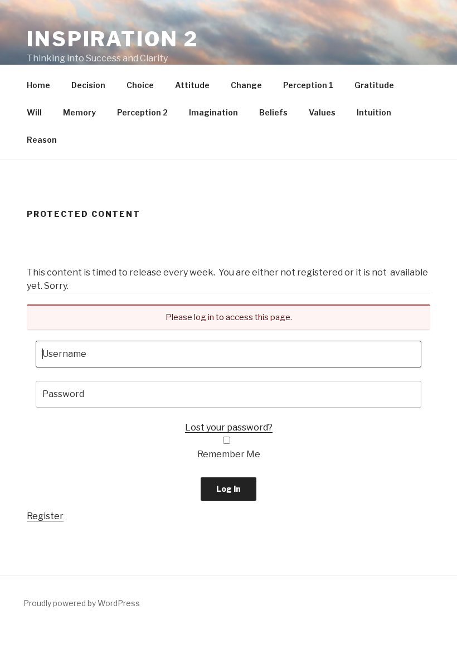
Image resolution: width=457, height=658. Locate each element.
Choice (140, 85)
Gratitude (374, 85)
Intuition (374, 112)
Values (322, 112)
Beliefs (273, 112)
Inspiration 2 (112, 39)
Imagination (213, 112)
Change (246, 85)
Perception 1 (308, 85)
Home (38, 85)
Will (34, 112)
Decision (88, 85)
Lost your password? (229, 427)
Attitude (192, 85)
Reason (42, 139)
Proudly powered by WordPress (81, 603)
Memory (79, 112)
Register (45, 516)
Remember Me (228, 454)
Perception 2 (142, 112)
